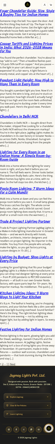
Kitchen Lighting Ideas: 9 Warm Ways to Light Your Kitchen (24, 295)
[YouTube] (39, 429)
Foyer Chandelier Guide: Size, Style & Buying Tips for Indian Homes (27, 13)
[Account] (44, 5)
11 (8, 364)
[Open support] (49, 428)
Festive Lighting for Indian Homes (26, 329)
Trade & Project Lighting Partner (25, 221)
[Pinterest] (31, 429)
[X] (24, 429)
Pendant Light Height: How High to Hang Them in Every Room (27, 82)
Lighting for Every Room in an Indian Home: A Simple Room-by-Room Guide (25, 155)
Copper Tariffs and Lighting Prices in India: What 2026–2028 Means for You (26, 47)
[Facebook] (16, 429)
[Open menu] (5, 5)
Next (12, 364)
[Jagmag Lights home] (27, 5)
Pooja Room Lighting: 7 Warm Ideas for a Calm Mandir (27, 190)
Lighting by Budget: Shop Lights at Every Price (26, 259)
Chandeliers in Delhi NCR (19, 116)
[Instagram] (9, 429)
